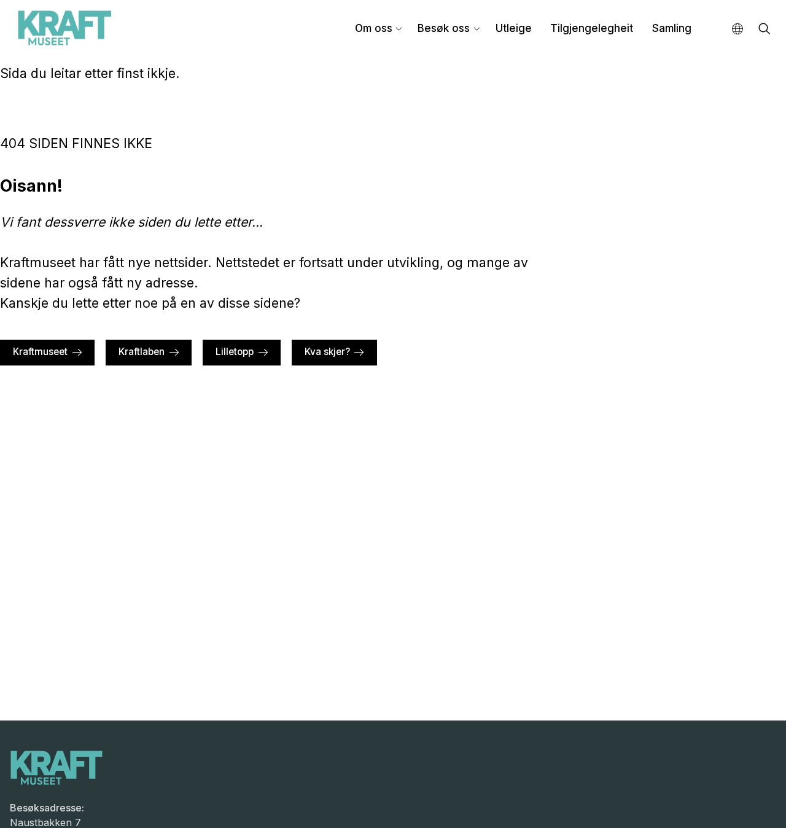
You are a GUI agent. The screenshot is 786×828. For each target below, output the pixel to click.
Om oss (373, 28)
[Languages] (738, 29)
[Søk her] (764, 29)
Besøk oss (444, 28)
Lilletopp (235, 351)
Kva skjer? (327, 351)
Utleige (514, 28)
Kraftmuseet (40, 351)
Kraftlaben (142, 351)
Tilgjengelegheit (591, 28)
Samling (671, 28)
